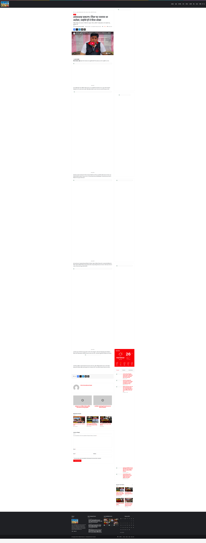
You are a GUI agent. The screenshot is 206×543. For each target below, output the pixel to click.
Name (74, 449)
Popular (117, 370)
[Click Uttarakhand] (5, 4)
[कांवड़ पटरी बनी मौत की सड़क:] (106, 526)
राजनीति (190, 3)
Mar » (123, 532)
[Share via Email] (82, 29)
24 (120, 529)
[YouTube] (74, 531)
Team (129, 536)
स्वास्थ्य (197, 3)
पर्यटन (183, 3)
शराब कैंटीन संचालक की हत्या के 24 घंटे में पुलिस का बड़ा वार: (128, 504)
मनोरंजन (187, 3)
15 (131, 525)
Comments (131, 370)
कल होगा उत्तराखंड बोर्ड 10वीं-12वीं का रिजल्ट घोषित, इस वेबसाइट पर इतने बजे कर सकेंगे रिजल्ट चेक (128, 382)
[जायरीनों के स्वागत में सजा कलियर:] (111, 523)
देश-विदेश (179, 3)
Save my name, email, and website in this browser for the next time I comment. (87, 458)
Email (74, 453)
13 (127, 525)
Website (94, 453)
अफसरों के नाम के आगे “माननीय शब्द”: (79, 424)
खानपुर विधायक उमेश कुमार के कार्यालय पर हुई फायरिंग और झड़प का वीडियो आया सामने (127, 476)
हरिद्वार (74, 14)
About (127, 536)
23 (133, 527)
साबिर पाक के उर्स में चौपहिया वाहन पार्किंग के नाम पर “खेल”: (92, 424)
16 (133, 525)
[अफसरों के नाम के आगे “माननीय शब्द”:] (79, 419)
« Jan (121, 532)
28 (129, 529)
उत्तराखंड (172, 3)
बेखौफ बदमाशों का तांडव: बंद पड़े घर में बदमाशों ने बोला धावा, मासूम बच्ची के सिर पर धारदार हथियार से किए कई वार (128, 389)
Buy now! (132, 536)
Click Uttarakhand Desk (79, 26)
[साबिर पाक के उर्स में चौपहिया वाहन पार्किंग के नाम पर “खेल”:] (92, 419)
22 (131, 527)
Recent (124, 370)
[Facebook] (74, 29)
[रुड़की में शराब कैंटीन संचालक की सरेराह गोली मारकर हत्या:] (111, 526)
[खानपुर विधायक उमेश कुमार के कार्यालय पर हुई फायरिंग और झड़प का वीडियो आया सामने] (119, 476)
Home (75, 12)
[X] (77, 29)
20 (127, 527)
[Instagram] (76, 531)
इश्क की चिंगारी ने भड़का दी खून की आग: (105, 424)
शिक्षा (193, 3)
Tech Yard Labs (93, 536)
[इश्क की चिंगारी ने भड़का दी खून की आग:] (106, 419)
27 (127, 529)
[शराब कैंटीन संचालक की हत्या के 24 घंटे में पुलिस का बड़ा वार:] (129, 500)
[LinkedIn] (79, 29)
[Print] (85, 29)
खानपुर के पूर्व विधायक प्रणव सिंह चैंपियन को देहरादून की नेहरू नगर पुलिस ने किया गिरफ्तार (128, 469)
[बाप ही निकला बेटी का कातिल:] (120, 500)
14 (129, 525)
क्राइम (176, 3)
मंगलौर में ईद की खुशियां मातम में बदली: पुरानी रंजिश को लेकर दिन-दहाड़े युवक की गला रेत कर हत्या (128, 376)
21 (129, 527)
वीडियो (200, 3)
